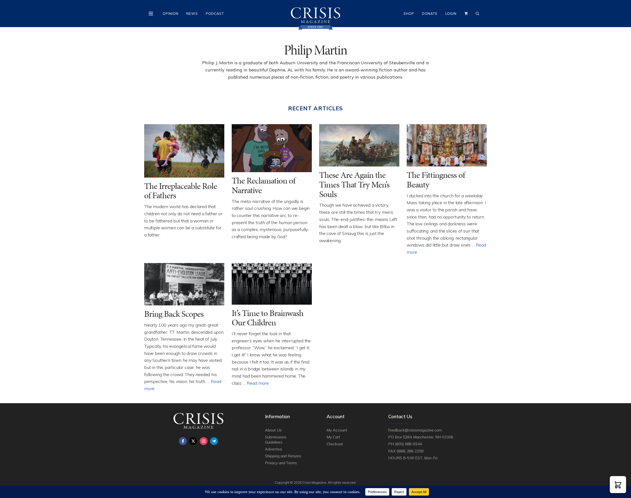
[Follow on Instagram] (204, 441)
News (192, 13)
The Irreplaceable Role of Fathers (180, 191)
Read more (258, 383)
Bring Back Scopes (174, 314)
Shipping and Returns (283, 455)
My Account (337, 430)
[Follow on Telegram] (214, 441)
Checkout (335, 443)
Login (450, 13)
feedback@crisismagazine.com (415, 430)
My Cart (333, 436)
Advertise (273, 449)
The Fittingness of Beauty (436, 180)
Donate (430, 13)
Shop (408, 13)
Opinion (170, 13)
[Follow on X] (193, 441)
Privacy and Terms (281, 462)
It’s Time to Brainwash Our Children (267, 318)
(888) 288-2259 (410, 450)
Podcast (215, 13)
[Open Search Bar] (477, 13)
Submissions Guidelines (275, 439)
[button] (618, 484)
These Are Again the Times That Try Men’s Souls (354, 184)
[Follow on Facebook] (183, 441)
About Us (273, 430)
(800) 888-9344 (408, 443)
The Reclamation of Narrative (263, 185)
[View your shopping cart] (466, 13)
